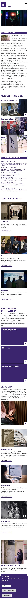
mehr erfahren (6, 299)
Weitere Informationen (9, 590)
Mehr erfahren (6, 231)
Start (9, 6)
